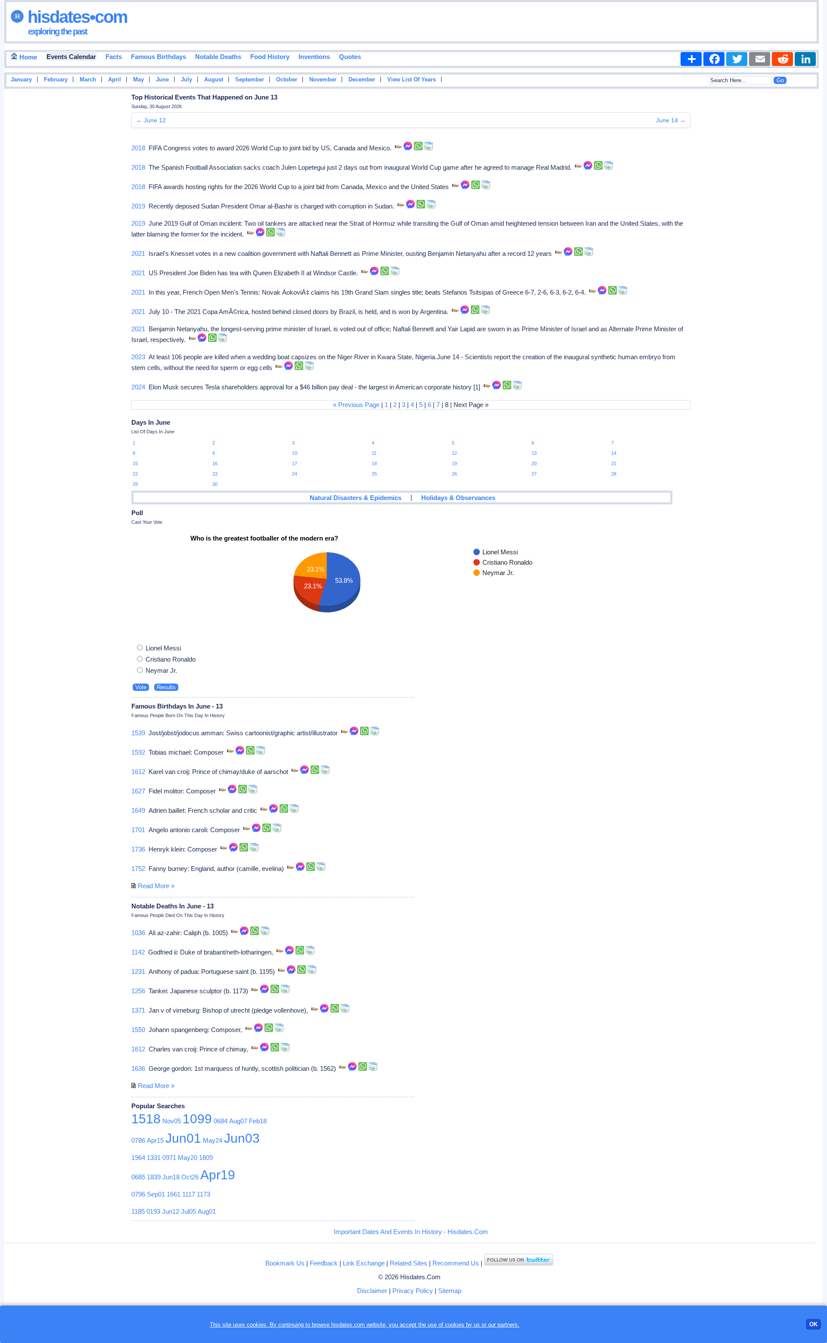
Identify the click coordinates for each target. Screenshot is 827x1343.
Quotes (350, 56)
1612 (138, 771)
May (138, 80)
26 (454, 473)
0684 (220, 1121)
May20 (187, 1157)
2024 (138, 387)
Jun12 (170, 1211)
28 (613, 473)
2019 (138, 206)
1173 (203, 1194)
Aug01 (207, 1211)
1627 (138, 791)
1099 (197, 1119)
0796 (138, 1194)
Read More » (156, 885)
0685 (138, 1177)
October (286, 80)
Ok (813, 1324)
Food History (269, 56)
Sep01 (156, 1194)
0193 (153, 1211)
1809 (206, 1157)
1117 (188, 1194)
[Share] (691, 59)
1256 (138, 991)
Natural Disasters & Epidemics (355, 497)
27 (534, 473)
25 (374, 473)
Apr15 (155, 1140)
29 (135, 484)
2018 (138, 148)
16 (215, 463)
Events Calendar (71, 56)
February (56, 80)
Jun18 (171, 1177)
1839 (154, 1177)
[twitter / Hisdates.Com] (518, 1263)
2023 (138, 357)
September (249, 80)
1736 (138, 849)
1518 (146, 1119)
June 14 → (671, 120)
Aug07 (238, 1121)
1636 (138, 1068)
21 (613, 463)
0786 (138, 1140)
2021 (138, 253)
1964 (138, 1157)
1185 (138, 1211)
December (361, 80)
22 (135, 473)
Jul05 (188, 1211)
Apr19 (217, 1175)
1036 (138, 932)
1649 (138, 810)
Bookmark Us (285, 1263)
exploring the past (57, 31)
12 (454, 453)
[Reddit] (782, 59)
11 (374, 453)
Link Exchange (364, 1263)
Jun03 (242, 1138)
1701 (138, 829)
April (114, 80)
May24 (212, 1140)
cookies (454, 1324)
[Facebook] (714, 59)
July (186, 80)
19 (454, 463)
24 (294, 473)
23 (215, 473)
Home (27, 57)
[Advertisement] (797, 229)
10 (294, 453)
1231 (138, 971)
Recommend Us (455, 1263)
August (213, 80)
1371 (138, 1010)
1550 (138, 1029)
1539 (138, 733)
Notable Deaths (218, 56)
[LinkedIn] (805, 59)
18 (374, 463)
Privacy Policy (412, 1290)
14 (613, 453)
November (322, 80)
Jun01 (183, 1138)
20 (534, 463)
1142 (138, 952)
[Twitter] (736, 59)
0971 (169, 1157)
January (21, 80)
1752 (138, 868)
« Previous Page (356, 404)
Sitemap (449, 1290)
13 (534, 453)
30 (215, 484)
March (88, 80)
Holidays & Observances (458, 497)
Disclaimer (372, 1290)
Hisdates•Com (75, 16)
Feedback (324, 1263)
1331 (154, 1157)
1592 (138, 752)
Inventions (314, 56)
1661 (173, 1194)
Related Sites (408, 1263)
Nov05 (171, 1121)
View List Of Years (411, 80)
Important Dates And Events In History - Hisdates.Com (411, 1231)
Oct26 (190, 1177)
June (162, 80)
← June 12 (151, 120)
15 (135, 463)
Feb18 (258, 1121)
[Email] (759, 59)
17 (294, 463)
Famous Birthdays (158, 56)
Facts (114, 56)
